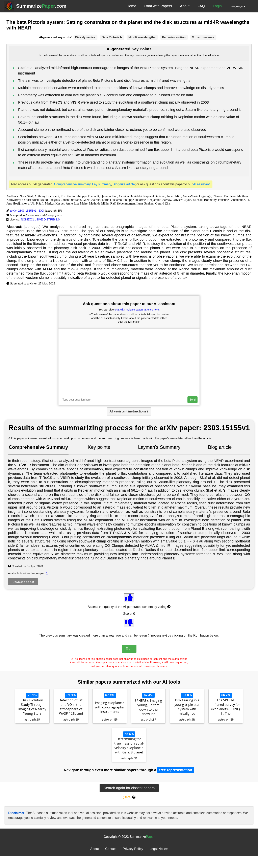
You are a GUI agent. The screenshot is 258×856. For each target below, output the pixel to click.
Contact (110, 849)
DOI (41, 210)
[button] (238, 6)
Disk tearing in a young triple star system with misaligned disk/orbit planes (187, 707)
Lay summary (101, 184)
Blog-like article (124, 184)
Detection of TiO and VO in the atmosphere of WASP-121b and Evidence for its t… (71, 707)
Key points (99, 447)
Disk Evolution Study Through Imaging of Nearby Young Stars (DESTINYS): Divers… (32, 707)
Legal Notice (159, 849)
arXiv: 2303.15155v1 (23, 210)
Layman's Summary (159, 447)
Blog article (220, 447)
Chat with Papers (158, 6)
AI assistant (201, 184)
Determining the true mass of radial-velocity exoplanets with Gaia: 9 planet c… (129, 746)
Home (131, 6)
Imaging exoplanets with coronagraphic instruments (110, 707)
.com (41, 6)
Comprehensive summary (72, 184)
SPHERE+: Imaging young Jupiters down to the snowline (148, 707)
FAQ (201, 6)
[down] (129, 623)
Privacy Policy (133, 849)
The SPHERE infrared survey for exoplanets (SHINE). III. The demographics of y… (226, 707)
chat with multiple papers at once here (136, 309)
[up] (129, 597)
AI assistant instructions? (129, 411)
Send (192, 399)
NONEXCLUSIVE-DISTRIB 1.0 (40, 219)
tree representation (175, 770)
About (184, 6)
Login (217, 6)
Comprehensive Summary (38, 447)
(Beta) (127, 797)
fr (47, 573)
